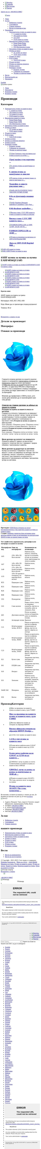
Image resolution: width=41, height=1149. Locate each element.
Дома (7, 19)
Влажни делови (19, 69)
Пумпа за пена (14, 62)
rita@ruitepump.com (19, 807)
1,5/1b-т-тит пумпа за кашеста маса (19, 740)
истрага (30, 796)
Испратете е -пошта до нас (10, 317)
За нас (7, 21)
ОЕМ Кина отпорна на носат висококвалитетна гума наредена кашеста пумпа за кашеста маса (19, 529)
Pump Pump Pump (19, 43)
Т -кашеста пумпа (19, 34)
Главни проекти (15, 26)
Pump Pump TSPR (19, 45)
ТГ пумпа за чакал (20, 53)
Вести (7, 75)
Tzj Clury (16, 38)
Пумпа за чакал (14, 51)
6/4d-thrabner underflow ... (21, 208)
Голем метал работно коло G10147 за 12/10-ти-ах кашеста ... (21, 755)
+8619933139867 (17, 806)
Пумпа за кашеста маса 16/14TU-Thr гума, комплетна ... (20, 788)
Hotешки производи (8, 862)
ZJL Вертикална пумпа (21, 47)
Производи (9, 30)
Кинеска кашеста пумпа (26, 866)
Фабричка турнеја (15, 22)
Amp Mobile (33, 862)
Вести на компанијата (13, 855)
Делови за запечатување (22, 73)
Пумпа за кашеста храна (23, 864)
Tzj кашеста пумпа (16, 114)
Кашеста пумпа (11, 866)
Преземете (9, 79)
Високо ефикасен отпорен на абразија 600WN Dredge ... (22, 730)
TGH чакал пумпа (19, 54)
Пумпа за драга (14, 56)
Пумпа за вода (14, 66)
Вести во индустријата (13, 857)
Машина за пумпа (7, 864)
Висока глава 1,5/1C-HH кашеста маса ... (20, 219)
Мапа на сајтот (22, 862)
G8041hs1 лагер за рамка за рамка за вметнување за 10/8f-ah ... (22, 771)
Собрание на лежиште (21, 71)
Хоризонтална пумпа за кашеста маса (22, 32)
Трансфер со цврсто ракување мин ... (18, 185)
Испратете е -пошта (8, 871)
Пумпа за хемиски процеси (19, 64)
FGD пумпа (13, 58)
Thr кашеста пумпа (20, 36)
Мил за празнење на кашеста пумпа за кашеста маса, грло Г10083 (22, 716)
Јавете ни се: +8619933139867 (11, 12)
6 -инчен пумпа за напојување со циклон (19, 173)
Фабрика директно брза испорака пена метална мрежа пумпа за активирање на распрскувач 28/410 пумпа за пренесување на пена (20, 535)
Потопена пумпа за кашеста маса (21, 49)
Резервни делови (15, 68)
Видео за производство (17, 28)
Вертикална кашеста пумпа (19, 41)
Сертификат (13, 24)
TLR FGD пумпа (19, 60)
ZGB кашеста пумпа (20, 39)
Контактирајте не (11, 77)
